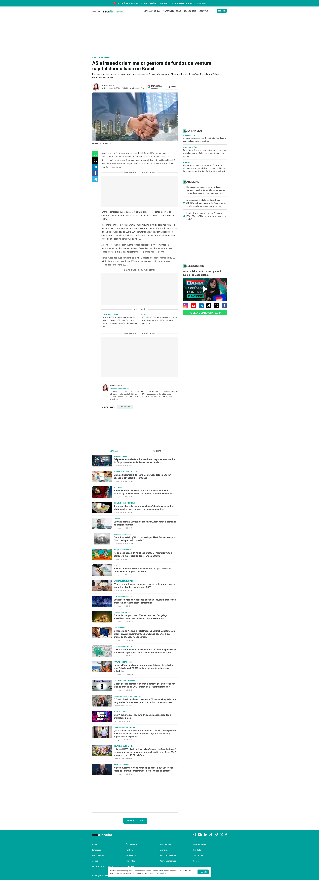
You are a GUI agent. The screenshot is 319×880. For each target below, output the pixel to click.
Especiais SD (131, 855)
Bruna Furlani (108, 85)
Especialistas (98, 855)
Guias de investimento (170, 855)
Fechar (203, 872)
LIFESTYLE (203, 11)
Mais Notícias (135, 820)
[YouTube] (200, 834)
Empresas (96, 850)
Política (129, 850)
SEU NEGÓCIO (190, 11)
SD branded (198, 855)
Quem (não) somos (168, 861)
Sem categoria (125, 407)
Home (94, 844)
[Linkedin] (205, 834)
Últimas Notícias (152, 11)
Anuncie (96, 861)
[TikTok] (210, 834)
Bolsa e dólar (165, 844)
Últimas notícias (133, 844)
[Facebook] (226, 834)
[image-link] (102, 460)
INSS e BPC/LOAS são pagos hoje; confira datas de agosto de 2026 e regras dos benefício (159, 320)
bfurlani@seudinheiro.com (120, 388)
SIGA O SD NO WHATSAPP (207, 312)
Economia (164, 850)
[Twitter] (221, 834)
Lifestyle (130, 866)
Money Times (132, 861)
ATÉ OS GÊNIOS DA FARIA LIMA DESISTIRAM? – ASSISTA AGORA (175, 3)
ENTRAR (222, 11)
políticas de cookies (158, 873)
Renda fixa (197, 850)
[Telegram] (216, 834)
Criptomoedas (199, 844)
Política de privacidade (102, 866)
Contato (197, 861)
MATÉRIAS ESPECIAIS (172, 11)
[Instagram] (194, 834)
